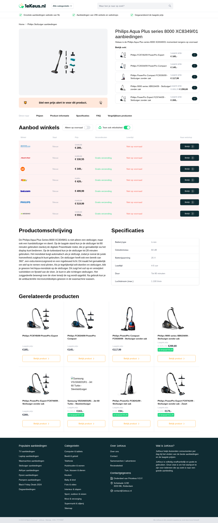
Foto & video (70, 484)
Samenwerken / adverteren (123, 461)
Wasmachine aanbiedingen (31, 461)
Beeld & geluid (71, 456)
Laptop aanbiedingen (29, 456)
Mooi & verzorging (73, 499)
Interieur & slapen (73, 489)
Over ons (114, 451)
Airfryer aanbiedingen (29, 470)
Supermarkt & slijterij (74, 503)
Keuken (68, 475)
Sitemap (68, 508)
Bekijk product (40, 358)
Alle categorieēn (61, 6)
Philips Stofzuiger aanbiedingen (42, 24)
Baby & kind (70, 480)
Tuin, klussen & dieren (75, 470)
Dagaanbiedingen (27, 489)
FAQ (98, 116)
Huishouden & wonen (75, 465)
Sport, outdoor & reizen (75, 494)
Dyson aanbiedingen (28, 475)
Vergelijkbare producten (120, 116)
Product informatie (59, 116)
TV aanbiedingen (27, 451)
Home (21, 24)
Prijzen (39, 116)
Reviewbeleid (116, 465)
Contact (113, 456)
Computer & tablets (74, 451)
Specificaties (82, 116)
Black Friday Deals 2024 (30, 484)
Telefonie (69, 461)
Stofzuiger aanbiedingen (30, 465)
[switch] (87, 127)
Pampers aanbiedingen (30, 480)
